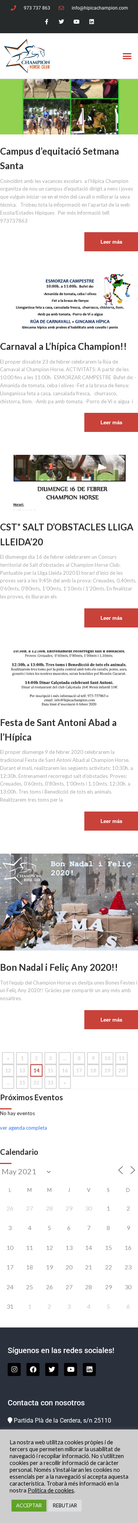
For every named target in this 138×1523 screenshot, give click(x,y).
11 (121, 1058)
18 (93, 1070)
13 (22, 1070)
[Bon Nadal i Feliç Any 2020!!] (69, 901)
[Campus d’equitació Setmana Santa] (69, 106)
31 (22, 1083)
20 (121, 1070)
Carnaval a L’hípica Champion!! (63, 346)
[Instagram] (14, 1369)
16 (65, 1070)
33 (51, 1083)
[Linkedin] (91, 22)
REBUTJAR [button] (65, 1505)
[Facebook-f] (46, 22)
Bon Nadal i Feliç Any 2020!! (59, 967)
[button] (127, 56)
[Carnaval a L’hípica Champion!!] (69, 301)
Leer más (111, 241)
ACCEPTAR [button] (29, 1505)
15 (51, 1070)
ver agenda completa (23, 1128)
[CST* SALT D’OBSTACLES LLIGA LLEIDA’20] (69, 482)
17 (79, 1070)
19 (107, 1070)
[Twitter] (61, 22)
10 (107, 1058)
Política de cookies (51, 1490)
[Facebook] (32, 1369)
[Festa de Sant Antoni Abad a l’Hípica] (69, 677)
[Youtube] (76, 22)
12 (8, 1070)
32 (36, 1083)
